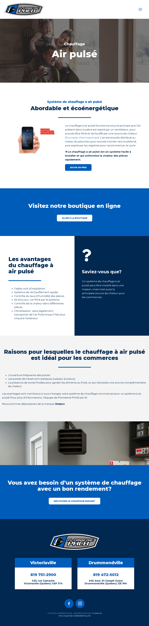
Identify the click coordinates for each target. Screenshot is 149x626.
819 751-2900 (43, 574)
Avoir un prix (78, 167)
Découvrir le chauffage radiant (74, 501)
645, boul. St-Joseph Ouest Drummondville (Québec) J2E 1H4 (106, 582)
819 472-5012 (106, 574)
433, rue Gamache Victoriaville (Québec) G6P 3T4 (43, 582)
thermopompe (88, 137)
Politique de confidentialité (75, 616)
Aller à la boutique (74, 218)
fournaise (72, 137)
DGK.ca (98, 613)
